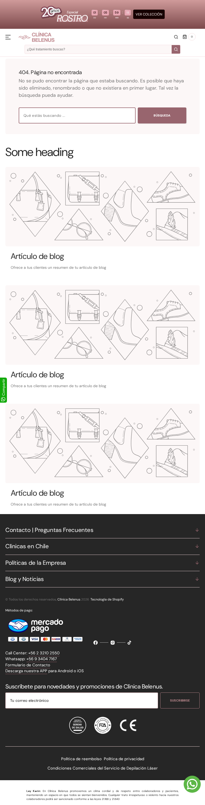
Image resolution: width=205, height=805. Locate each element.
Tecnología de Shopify (107, 599)
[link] (102, 206)
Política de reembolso (81, 759)
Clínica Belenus (68, 599)
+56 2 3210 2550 (44, 653)
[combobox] (77, 115)
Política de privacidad (124, 759)
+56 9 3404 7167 (41, 659)
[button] (176, 37)
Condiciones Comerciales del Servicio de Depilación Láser (103, 768)
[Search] (176, 49)
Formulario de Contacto (27, 665)
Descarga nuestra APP (26, 671)
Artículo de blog (37, 256)
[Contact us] (192, 784)
